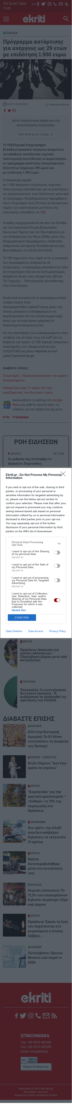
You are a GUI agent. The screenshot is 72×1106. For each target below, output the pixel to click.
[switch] (57, 553)
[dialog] (36, 553)
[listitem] (36, 543)
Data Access (35, 631)
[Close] (64, 475)
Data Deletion (14, 631)
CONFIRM (22, 617)
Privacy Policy (57, 631)
